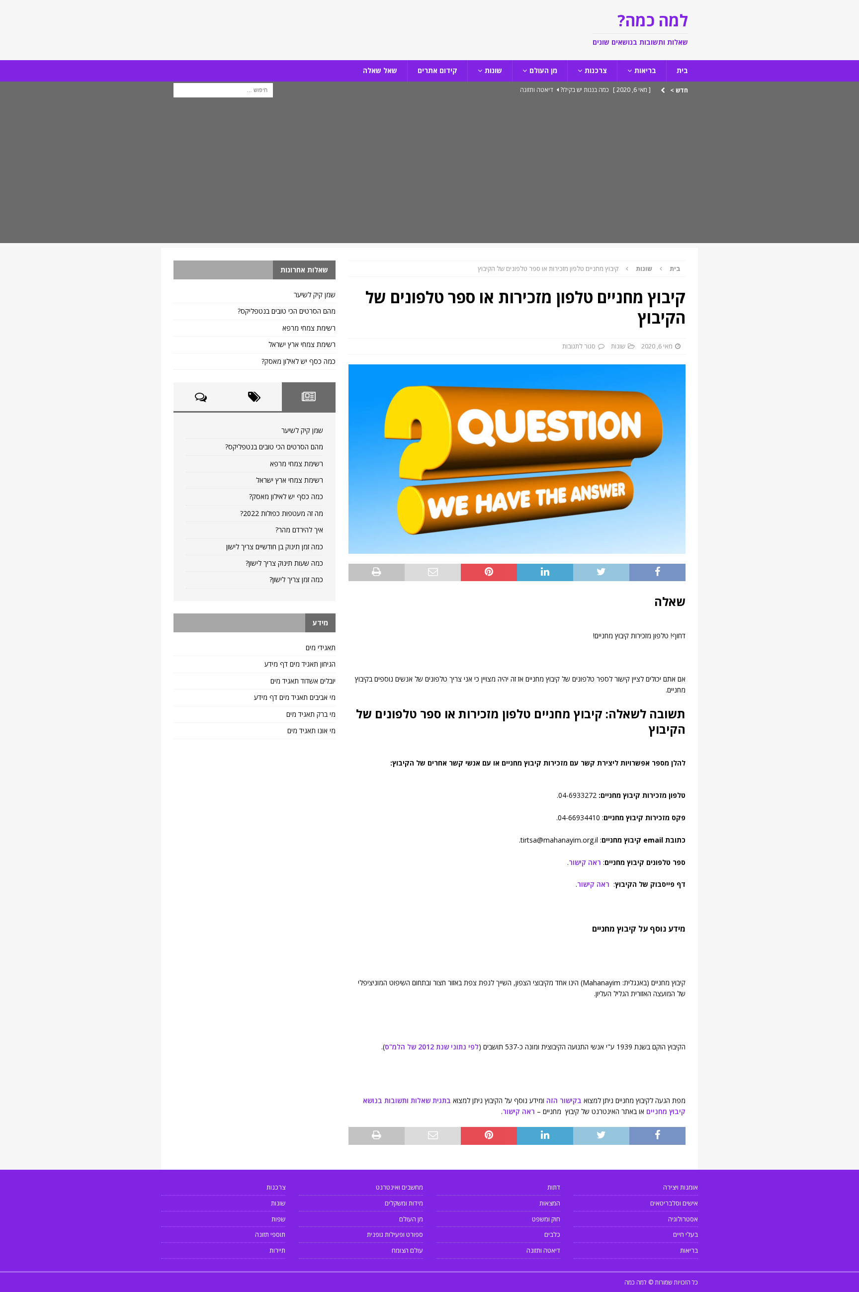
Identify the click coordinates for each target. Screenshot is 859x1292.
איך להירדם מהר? (299, 529)
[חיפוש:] (223, 89)
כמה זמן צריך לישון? (296, 579)
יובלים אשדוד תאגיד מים (303, 681)
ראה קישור (585, 862)
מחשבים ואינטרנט (399, 1187)
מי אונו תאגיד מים (311, 730)
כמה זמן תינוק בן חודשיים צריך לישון (274, 546)
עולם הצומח (407, 1250)
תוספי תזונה (270, 1234)
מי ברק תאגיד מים (311, 714)
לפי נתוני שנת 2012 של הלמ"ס (432, 1046)
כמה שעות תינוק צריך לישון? (284, 563)
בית (682, 70)
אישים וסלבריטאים (674, 1203)
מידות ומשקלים (404, 1203)
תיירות (277, 1250)
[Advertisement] (429, 173)
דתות (553, 1187)
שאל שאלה (380, 70)
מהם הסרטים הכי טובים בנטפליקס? (287, 311)
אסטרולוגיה (683, 1218)
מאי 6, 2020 (657, 346)
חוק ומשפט (546, 1218)
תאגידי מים (321, 647)
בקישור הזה (564, 1100)
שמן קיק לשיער (315, 294)
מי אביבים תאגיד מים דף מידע (295, 697)
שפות (278, 1218)
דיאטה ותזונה (543, 1250)
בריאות (645, 70)
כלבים (552, 1234)
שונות (493, 70)
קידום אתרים (437, 70)
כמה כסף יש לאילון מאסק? (298, 361)
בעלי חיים (685, 1234)
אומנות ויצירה (680, 1187)
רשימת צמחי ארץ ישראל (302, 344)
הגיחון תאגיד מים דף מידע (300, 664)
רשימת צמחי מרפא (309, 328)
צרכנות (596, 70)
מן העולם (543, 70)
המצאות (549, 1203)
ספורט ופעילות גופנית (395, 1234)
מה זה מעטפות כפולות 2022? (281, 513)
